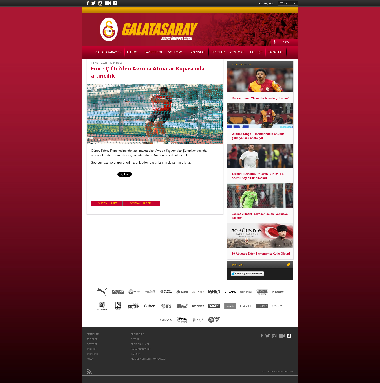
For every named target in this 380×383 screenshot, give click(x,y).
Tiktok (115, 3)
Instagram (100, 3)
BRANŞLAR (198, 52)
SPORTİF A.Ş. (138, 334)
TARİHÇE (256, 52)
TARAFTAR (275, 52)
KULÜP (90, 359)
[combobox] (288, 3)
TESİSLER (218, 52)
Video (108, 3)
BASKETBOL (154, 52)
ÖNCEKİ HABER (108, 203)
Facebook (88, 3)
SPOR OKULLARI (140, 344)
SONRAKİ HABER (140, 203)
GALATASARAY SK (108, 52)
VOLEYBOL (176, 52)
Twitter (93, 3)
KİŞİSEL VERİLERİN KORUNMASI (148, 359)
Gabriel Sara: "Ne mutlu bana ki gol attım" (260, 98)
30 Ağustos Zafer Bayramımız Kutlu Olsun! (261, 253)
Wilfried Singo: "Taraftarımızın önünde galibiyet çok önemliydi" (258, 136)
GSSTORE (237, 52)
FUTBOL (133, 52)
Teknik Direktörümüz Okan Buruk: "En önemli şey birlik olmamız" (258, 176)
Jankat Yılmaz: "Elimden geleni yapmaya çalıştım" (260, 215)
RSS (89, 371)
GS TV (285, 42)
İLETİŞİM (135, 354)
